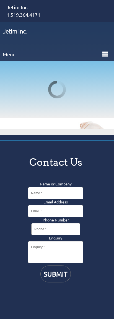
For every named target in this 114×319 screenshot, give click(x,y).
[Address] (69, 296)
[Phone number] (42, 296)
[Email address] (55, 296)
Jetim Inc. (15, 31)
